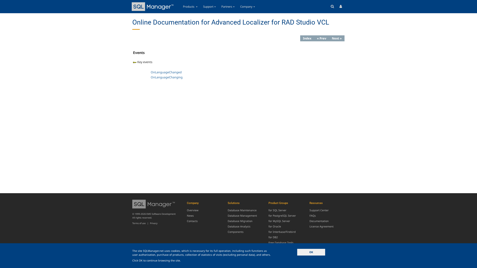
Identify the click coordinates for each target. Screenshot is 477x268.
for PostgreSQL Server (282, 215)
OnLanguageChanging (167, 77)
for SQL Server (277, 210)
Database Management (242, 215)
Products (189, 6)
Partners (226, 6)
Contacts (192, 221)
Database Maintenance (242, 210)
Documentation (319, 221)
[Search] (332, 6)
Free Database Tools (280, 242)
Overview (192, 210)
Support (208, 6)
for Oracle (274, 226)
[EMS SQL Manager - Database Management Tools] (153, 6)
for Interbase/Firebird (282, 232)
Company (246, 6)
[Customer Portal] (341, 6)
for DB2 (273, 237)
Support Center (319, 210)
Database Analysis (239, 226)
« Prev (321, 38)
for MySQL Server (279, 221)
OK (311, 252)
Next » (337, 38)
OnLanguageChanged (166, 72)
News (190, 215)
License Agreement (321, 226)
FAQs (312, 215)
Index (307, 38)
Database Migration (240, 221)
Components (236, 232)
